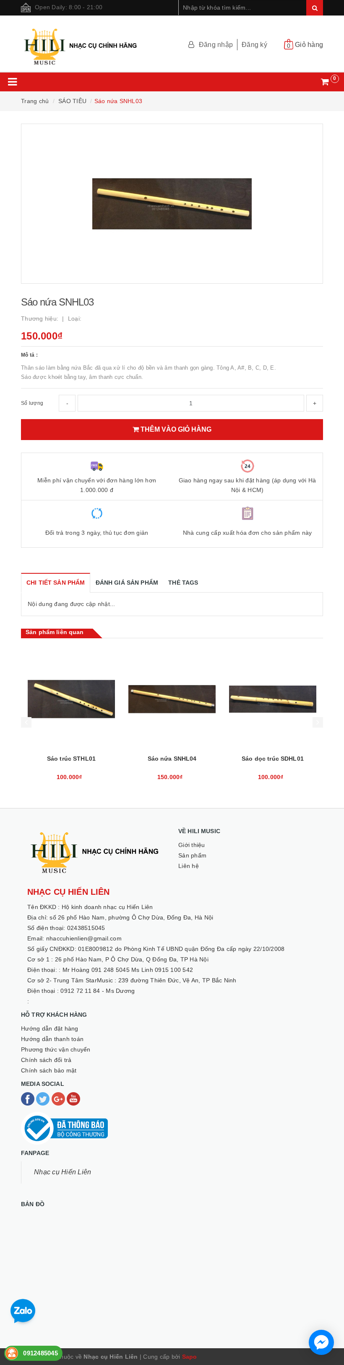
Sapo (189, 1356)
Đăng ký (254, 44)
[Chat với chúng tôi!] (321, 1342)
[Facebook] (28, 1098)
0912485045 (40, 1353)
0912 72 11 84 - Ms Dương (97, 990)
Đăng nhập (216, 44)
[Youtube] (73, 1098)
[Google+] (59, 1098)
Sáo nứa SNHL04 (272, 758)
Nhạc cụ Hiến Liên (62, 1172)
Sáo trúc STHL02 (71, 758)
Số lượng (32, 403)
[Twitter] (43, 1098)
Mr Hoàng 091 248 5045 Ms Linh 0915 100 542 (128, 969)
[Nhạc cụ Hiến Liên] (81, 42)
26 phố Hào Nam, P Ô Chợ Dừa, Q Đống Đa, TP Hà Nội (131, 959)
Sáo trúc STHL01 (172, 758)
